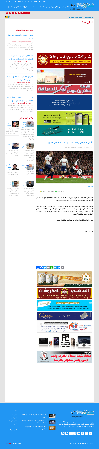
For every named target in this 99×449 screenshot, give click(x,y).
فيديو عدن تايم (13, 430)
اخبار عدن (61, 7)
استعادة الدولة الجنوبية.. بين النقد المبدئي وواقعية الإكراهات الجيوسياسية (28, 155)
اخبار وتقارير (14, 417)
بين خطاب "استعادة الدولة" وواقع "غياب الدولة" (13, 175)
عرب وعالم (28, 7)
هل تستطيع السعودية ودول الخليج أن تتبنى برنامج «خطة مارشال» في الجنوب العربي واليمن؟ (27, 134)
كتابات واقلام (26, 118)
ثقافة (10, 7)
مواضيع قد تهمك (24, 30)
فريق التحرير (20, 1)
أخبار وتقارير (55, 7)
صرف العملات (42, 1)
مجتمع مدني (34, 1)
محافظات (34, 7)
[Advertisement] (64, 37)
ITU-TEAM (8, 443)
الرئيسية (66, 7)
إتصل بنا (8, 1)
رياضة (13, 7)
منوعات (39, 7)
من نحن (14, 1)
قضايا (17, 7)
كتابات (27, 1)
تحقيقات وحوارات (47, 7)
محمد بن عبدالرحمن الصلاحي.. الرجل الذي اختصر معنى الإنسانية (12, 131)
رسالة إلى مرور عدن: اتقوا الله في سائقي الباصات (12, 153)
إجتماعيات (22, 7)
